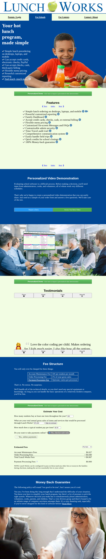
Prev (45, 106)
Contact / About (91, 17)
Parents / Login (14, 17)
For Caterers (63, 17)
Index (53, 106)
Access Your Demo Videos (72, 210)
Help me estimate (51, 423)
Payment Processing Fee (39, 380)
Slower (43, 294)
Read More (67, 503)
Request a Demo (34, 210)
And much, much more (16, 79)
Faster (63, 294)
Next (60, 106)
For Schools (40, 17)
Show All (82, 294)
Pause (24, 294)
